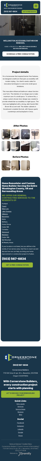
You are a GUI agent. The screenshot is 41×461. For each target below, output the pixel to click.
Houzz (20, 436)
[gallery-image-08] (35, 146)
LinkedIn (20, 429)
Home (6, 46)
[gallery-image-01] (6, 134)
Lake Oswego (6, 211)
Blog (20, 415)
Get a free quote (29, 11)
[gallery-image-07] (25, 146)
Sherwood (5, 232)
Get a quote (21, 404)
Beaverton (5, 217)
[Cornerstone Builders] (13, 5)
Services (20, 407)
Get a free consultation (17, 265)
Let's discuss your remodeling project (20, 394)
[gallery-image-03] (25, 134)
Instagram (20, 426)
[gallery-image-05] (6, 146)
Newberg (5, 235)
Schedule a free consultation (20, 54)
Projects (13, 46)
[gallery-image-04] (35, 134)
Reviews (20, 412)
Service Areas (20, 409)
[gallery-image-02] (15, 134)
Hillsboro (5, 214)
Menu (35, 6)
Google (20, 432)
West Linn (5, 209)
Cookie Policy (27, 444)
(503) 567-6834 (10, 11)
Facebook (20, 423)
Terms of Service (15, 444)
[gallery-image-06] (15, 146)
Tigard (4, 206)
